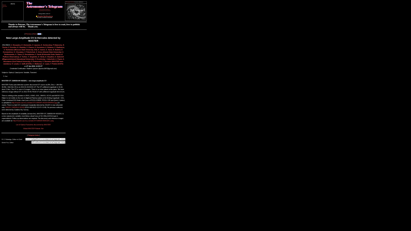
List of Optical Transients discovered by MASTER (33, 125)
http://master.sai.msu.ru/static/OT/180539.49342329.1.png (33, 121)
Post (40, 9)
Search (44, 9)
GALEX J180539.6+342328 (15, 107)
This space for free (70, 2)
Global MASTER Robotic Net (33, 128)
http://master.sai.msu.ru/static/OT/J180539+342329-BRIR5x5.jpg (34, 103)
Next (34, 34)
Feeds (45, 10)
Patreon (4, 5)
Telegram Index (33, 135)
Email (49, 10)
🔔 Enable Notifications (44, 16)
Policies (48, 9)
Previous (28, 34)
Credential (41, 10)
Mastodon (5, 6)
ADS (39, 34)
